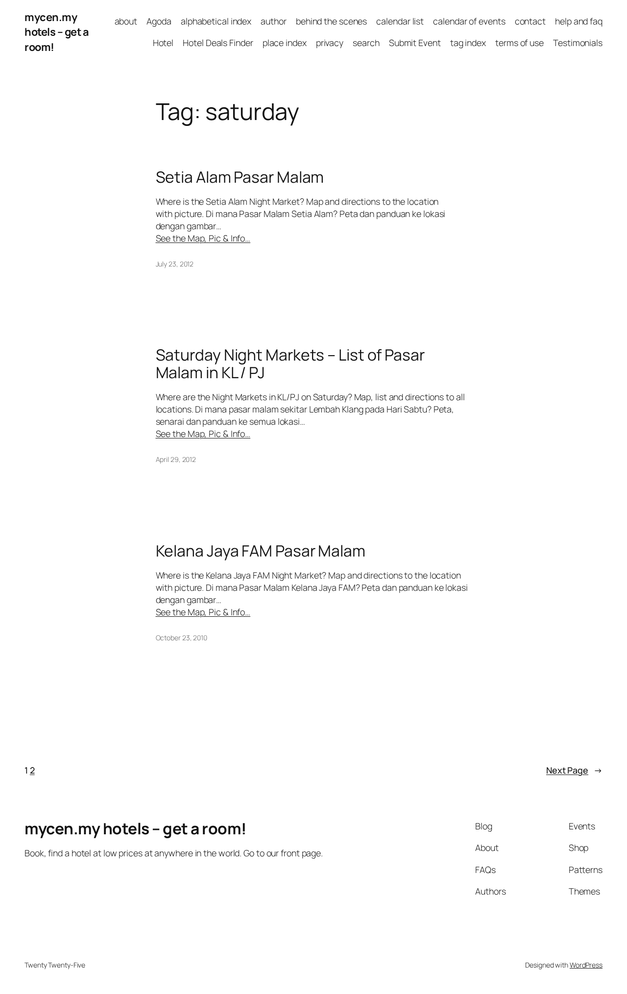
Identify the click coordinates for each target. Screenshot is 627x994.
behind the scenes (331, 21)
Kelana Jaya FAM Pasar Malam (260, 551)
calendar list (400, 21)
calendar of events (469, 21)
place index (285, 42)
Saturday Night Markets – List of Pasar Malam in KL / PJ (290, 363)
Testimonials (578, 42)
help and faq (579, 21)
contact (530, 21)
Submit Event (415, 42)
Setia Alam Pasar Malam (240, 177)
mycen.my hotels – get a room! (56, 32)
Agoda (158, 21)
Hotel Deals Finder (218, 42)
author (273, 21)
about (126, 21)
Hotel (163, 42)
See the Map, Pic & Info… (203, 238)
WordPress (586, 965)
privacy (329, 42)
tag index (468, 42)
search (366, 42)
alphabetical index (216, 21)
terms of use (519, 42)
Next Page (574, 770)
